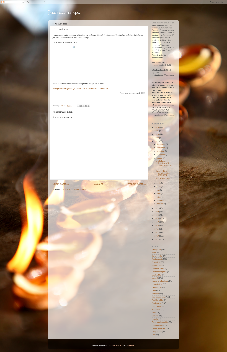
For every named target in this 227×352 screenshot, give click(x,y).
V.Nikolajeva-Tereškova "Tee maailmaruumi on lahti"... (164, 164)
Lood (154, 291)
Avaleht (98, 184)
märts (159, 197)
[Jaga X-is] (83, 106)
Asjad (154, 253)
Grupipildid (156, 262)
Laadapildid (156, 275)
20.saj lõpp (156, 250)
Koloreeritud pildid (159, 272)
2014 (156, 232)
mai (158, 190)
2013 (156, 236)
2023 (156, 138)
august (160, 158)
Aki (62, 106)
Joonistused (157, 265)
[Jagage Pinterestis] (88, 106)
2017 (156, 222)
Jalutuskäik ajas (64, 12)
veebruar (161, 200)
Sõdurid (155, 316)
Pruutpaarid (156, 306)
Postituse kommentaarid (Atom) (74, 189)
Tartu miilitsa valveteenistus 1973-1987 (163, 173)
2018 (156, 219)
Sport (154, 313)
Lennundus (156, 287)
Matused (155, 294)
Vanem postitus (137, 184)
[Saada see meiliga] (78, 106)
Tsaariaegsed (157, 325)
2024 (156, 134)
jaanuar (160, 204)
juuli (158, 183)
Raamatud (156, 310)
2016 (156, 226)
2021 (156, 208)
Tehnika (155, 319)
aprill (159, 194)
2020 (156, 212)
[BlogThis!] (81, 106)
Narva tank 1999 (163, 179)
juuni (159, 187)
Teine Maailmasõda (160, 322)
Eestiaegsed (157, 259)
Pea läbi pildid (157, 300)
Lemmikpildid (157, 284)
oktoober (160, 151)
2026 (156, 127)
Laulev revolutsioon (160, 281)
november (161, 148)
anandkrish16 (115, 345)
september (161, 155)
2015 (156, 229)
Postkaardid (156, 303)
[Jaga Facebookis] (86, 106)
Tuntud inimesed (158, 328)
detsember (161, 144)
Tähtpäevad (157, 332)
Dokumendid (157, 256)
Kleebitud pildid (158, 269)
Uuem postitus (60, 184)
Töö (153, 335)
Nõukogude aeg (158, 297)
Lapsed (155, 278)
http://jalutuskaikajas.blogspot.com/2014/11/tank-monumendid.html (81, 88)
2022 (156, 141)
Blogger (131, 345)
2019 (156, 215)
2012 (156, 239)
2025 (156, 131)
